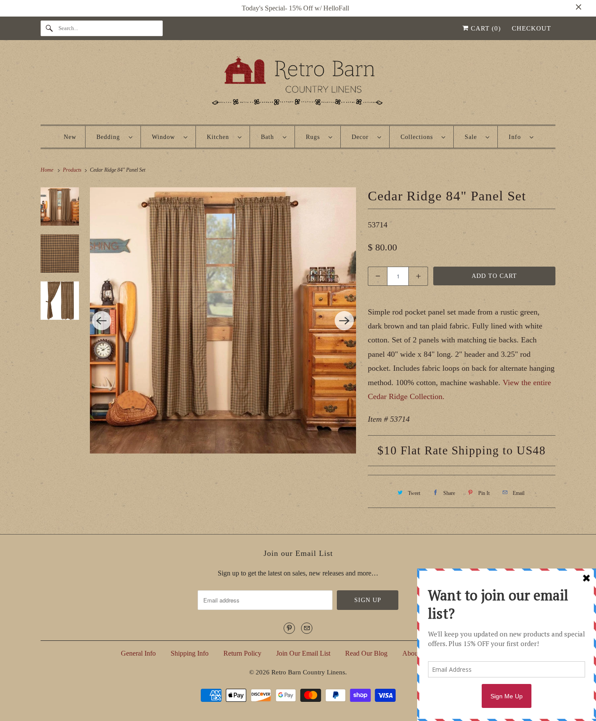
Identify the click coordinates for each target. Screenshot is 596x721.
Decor (362, 137)
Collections (419, 137)
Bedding (110, 137)
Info (517, 137)
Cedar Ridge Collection (405, 396)
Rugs (315, 137)
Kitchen (220, 137)
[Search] (49, 28)
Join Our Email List (303, 653)
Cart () (485, 28)
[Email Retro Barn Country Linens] (306, 628)
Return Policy (242, 653)
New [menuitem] (70, 137)
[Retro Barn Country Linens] (298, 84)
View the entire (527, 382)
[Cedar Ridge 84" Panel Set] (223, 320)
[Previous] (101, 320)
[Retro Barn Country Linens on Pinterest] (289, 628)
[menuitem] (114, 137)
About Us (415, 653)
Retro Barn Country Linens (308, 672)
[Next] (344, 320)
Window (165, 137)
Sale (473, 137)
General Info (138, 653)
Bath (269, 137)
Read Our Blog (366, 653)
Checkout (531, 28)
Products (73, 170)
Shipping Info (190, 653)
